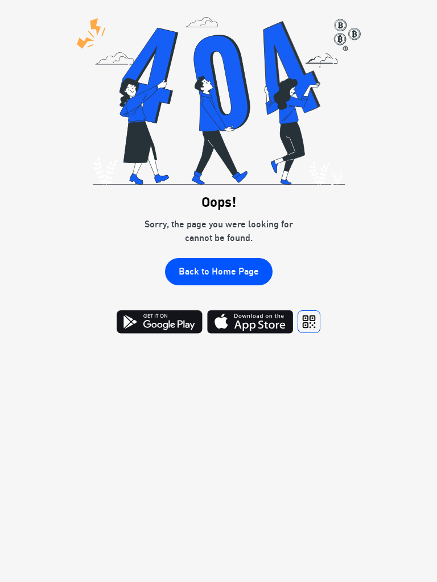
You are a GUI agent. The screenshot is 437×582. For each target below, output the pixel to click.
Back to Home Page (219, 271)
